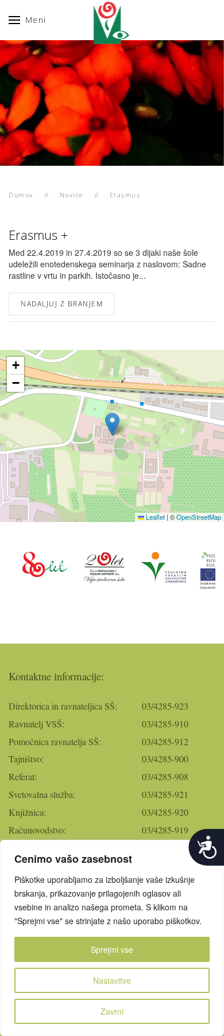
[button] (28, 20)
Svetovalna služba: (42, 794)
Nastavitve (112, 980)
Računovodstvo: (37, 830)
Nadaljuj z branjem (62, 304)
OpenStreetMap (198, 516)
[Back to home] (112, 20)
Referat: (23, 776)
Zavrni (112, 1011)
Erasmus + (38, 234)
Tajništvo (25, 759)
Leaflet (154, 516)
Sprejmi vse (112, 949)
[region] (112, 938)
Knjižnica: (27, 812)
